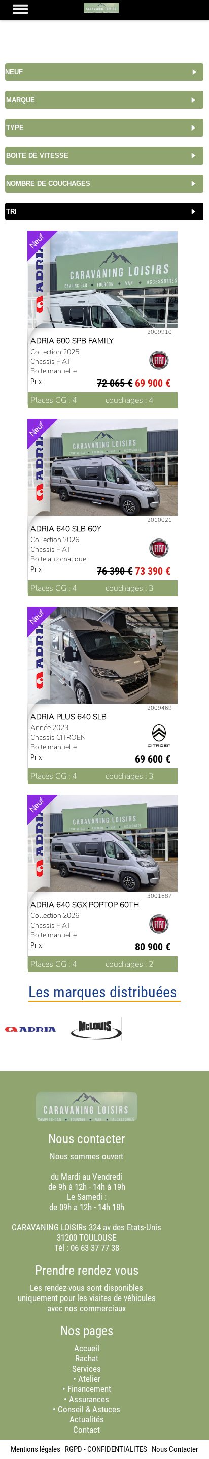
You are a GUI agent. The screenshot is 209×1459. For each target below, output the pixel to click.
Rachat (86, 1358)
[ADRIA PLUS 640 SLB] (103, 663)
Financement (89, 1389)
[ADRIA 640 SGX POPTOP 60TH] (103, 851)
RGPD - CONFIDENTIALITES (106, 1449)
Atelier (89, 1379)
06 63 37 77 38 (95, 1248)
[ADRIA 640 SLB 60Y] (103, 475)
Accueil (86, 1348)
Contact (86, 1429)
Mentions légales (35, 1449)
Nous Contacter (175, 1449)
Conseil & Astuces (89, 1409)
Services (86, 1368)
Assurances (89, 1399)
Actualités (86, 1419)
